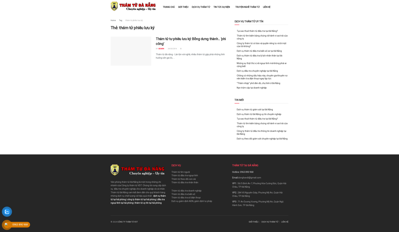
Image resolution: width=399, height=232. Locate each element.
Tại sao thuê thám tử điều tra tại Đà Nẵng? (257, 31)
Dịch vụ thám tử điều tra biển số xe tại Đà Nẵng (259, 51)
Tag (120, 20)
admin (161, 49)
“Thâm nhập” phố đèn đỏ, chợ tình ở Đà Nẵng (258, 83)
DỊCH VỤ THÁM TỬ (201, 7)
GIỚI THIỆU (183, 7)
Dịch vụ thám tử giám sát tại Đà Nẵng (255, 109)
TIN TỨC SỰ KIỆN (222, 7)
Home (113, 20)
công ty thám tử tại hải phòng (141, 199)
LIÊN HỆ (266, 7)
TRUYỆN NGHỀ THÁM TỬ (247, 7)
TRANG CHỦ (169, 7)
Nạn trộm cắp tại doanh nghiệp (252, 87)
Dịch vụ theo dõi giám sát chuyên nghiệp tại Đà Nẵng (262, 138)
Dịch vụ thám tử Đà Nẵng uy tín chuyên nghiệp (259, 114)
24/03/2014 (172, 49)
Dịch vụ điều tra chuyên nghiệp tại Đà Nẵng (257, 71)
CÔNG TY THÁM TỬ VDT (128, 222)
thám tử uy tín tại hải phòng (148, 203)
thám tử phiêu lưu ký (134, 20)
